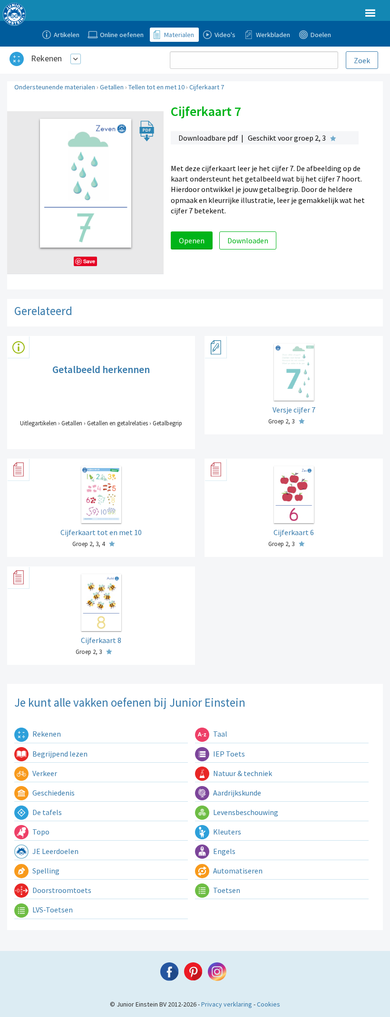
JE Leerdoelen (54, 851)
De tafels (46, 812)
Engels (223, 851)
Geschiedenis (53, 792)
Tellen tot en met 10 (156, 87)
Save (89, 261)
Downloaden (247, 240)
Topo (40, 831)
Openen (192, 240)
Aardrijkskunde (236, 792)
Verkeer (44, 773)
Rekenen (46, 58)
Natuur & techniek (242, 773)
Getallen (112, 87)
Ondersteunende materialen (54, 87)
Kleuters (226, 831)
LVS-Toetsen (52, 909)
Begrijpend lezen (59, 753)
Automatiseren (237, 870)
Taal (219, 734)
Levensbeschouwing (245, 812)
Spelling (45, 870)
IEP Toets (228, 753)
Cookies (268, 1004)
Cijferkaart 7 (206, 87)
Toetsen (226, 890)
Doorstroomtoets (61, 890)
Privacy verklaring (226, 1004)
